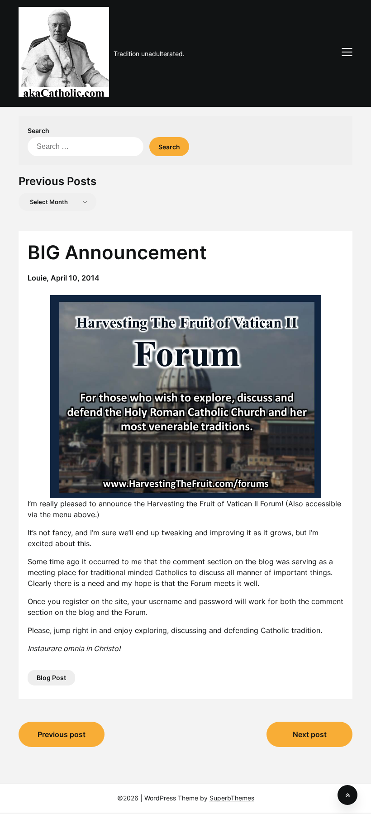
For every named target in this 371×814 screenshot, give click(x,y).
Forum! (271, 503)
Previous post (62, 734)
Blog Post (51, 677)
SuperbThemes (231, 798)
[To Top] (347, 795)
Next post (310, 734)
